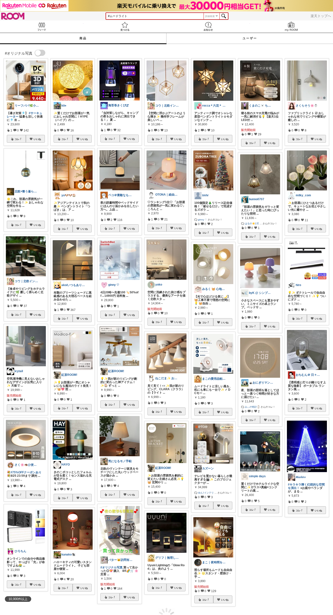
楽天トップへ (321, 16)
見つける (125, 26)
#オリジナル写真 (111, 567)
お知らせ (208, 26)
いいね (37, 139)
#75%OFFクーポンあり (25, 472)
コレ (17, 139)
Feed (41, 26)
